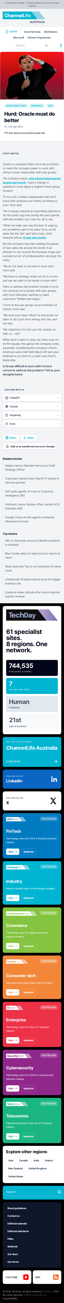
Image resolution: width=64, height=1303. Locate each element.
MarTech (36, 105)
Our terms (13, 1261)
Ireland (49, 1160)
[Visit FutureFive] (21, 961)
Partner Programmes (39, 37)
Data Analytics (16, 105)
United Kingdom (38, 1168)
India (36, 1160)
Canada (23, 1160)
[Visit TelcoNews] (21, 1104)
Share (13, 437)
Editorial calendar (17, 1223)
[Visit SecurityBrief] (21, 1056)
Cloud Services (32, 31)
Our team (13, 1254)
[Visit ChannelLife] (21, 867)
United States (15, 1176)
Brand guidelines (17, 1208)
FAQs (10, 1238)
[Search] (46, 45)
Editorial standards (18, 1231)
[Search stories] (59, 1192)
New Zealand (15, 1168)
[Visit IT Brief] (21, 1008)
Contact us (14, 1215)
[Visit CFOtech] (21, 819)
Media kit (29, 851)
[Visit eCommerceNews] (21, 913)
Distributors (51, 31)
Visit (10, 851)
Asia (10, 1160)
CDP (50, 105)
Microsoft (18, 37)
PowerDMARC (10, 1298)
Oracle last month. (34, 237)
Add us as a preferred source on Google (32, 446)
